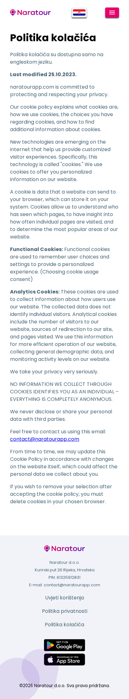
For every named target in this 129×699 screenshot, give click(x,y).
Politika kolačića (64, 624)
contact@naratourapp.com (44, 439)
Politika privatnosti (64, 611)
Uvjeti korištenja (64, 597)
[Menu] (112, 12)
